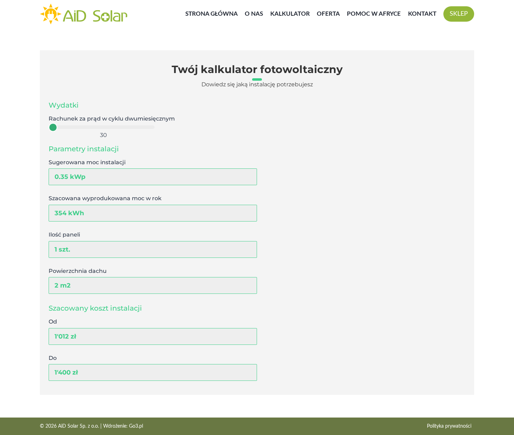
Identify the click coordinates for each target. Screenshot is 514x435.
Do (53, 358)
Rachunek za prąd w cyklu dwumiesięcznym (112, 118)
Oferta (328, 14)
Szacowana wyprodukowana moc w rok (105, 198)
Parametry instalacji (84, 149)
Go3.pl (136, 426)
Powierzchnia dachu (78, 271)
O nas (254, 14)
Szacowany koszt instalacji (95, 308)
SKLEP (459, 14)
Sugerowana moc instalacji (87, 162)
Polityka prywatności (449, 426)
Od (53, 321)
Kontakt (422, 14)
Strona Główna (211, 14)
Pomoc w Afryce (374, 14)
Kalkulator (290, 14)
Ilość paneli (64, 234)
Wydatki (64, 105)
